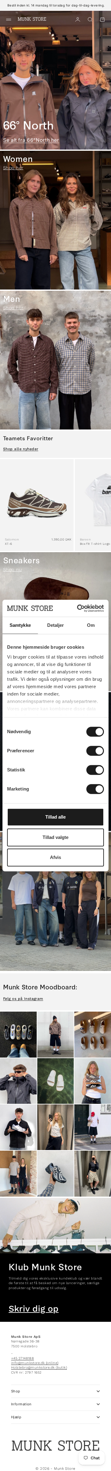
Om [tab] (91, 625)
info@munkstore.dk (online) (34, 1363)
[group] (55, 80)
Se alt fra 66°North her (31, 140)
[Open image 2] (55, 1034)
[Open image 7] (18, 1127)
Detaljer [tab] (55, 625)
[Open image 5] (55, 1081)
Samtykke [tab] (20, 625)
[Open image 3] (92, 1034)
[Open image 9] (92, 1127)
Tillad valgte (55, 837)
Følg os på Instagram (23, 998)
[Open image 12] (92, 1173)
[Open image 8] (55, 1127)
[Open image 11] (55, 1173)
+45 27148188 (22, 1358)
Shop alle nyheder (20, 449)
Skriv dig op (34, 1309)
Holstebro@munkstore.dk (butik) (39, 1368)
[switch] (95, 751)
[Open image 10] (18, 1173)
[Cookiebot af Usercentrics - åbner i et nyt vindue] (78, 608)
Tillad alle (55, 817)
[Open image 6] (92, 1081)
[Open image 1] (18, 1034)
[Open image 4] (18, 1081)
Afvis (55, 857)
